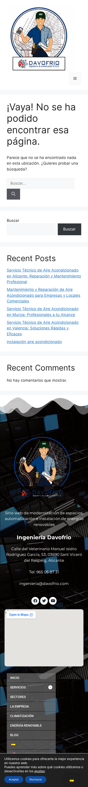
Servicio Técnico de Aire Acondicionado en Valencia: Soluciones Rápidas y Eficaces (43, 328)
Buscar (13, 220)
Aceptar (14, 779)
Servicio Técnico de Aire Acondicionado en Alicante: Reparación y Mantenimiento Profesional (44, 276)
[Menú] (75, 78)
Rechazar (36, 779)
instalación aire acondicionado (34, 341)
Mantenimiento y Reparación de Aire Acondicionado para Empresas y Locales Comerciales (43, 295)
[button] (31, 687)
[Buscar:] (40, 183)
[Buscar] (13, 194)
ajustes (39, 771)
